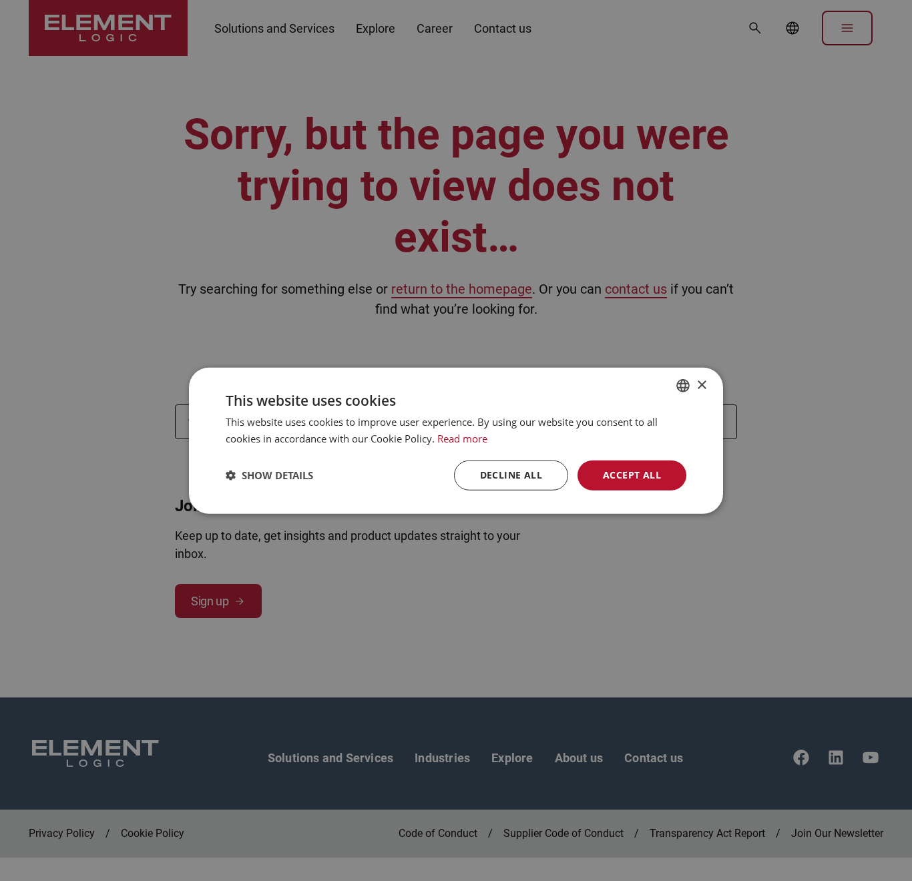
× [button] (701, 385)
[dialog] (456, 440)
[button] (269, 475)
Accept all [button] (632, 475)
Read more (462, 438)
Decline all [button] (511, 475)
